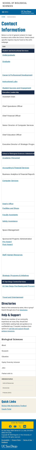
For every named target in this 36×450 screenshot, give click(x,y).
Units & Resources (8, 383)
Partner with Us (7, 373)
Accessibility (6, 440)
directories (23, 310)
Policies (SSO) (7, 392)
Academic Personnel (11, 158)
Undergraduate (8, 55)
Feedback (5, 442)
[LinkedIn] (24, 427)
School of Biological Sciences (15, 4)
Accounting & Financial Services (15, 168)
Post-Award (7, 244)
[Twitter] (19, 427)
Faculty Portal (6, 409)
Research (5, 351)
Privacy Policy (16, 440)
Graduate (6, 61)
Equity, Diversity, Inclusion (11, 362)
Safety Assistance (10, 221)
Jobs (3, 368)
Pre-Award (7, 242)
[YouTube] (15, 427)
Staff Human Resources (12, 255)
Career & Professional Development (17, 75)
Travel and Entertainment (12, 297)
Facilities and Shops (10, 208)
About (4, 345)
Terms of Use (27, 440)
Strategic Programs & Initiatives (15, 275)
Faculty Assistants (10, 215)
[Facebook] (10, 427)
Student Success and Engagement (16, 88)
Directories (6, 388)
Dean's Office (7, 204)
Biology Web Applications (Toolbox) (14, 406)
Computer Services (10, 181)
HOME (3, 17)
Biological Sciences (12, 339)
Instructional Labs (9, 81)
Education (5, 357)
